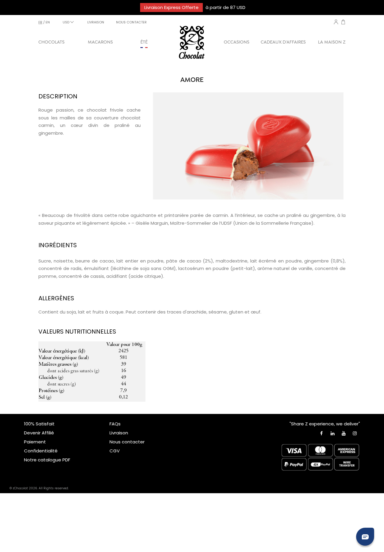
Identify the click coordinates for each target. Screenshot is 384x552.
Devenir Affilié (39, 433)
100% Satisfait (39, 424)
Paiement (35, 442)
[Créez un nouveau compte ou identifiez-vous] (336, 22)
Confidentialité (41, 451)
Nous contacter (127, 442)
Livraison (119, 433)
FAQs (115, 424)
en (48, 22)
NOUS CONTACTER (131, 22)
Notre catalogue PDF (47, 460)
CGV (115, 451)
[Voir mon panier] (343, 23)
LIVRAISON (95, 22)
